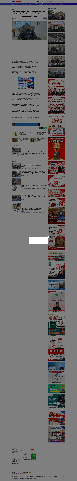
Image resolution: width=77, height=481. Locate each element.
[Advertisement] (38, 240)
